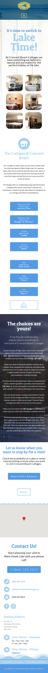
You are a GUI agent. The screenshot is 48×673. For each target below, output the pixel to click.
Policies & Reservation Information (35, 662)
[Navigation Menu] (24, 16)
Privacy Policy (19, 662)
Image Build (40, 668)
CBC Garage (27, 409)
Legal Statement (7, 662)
